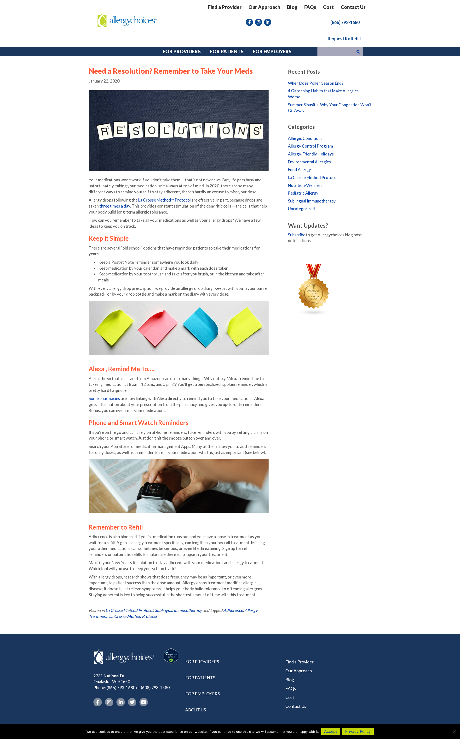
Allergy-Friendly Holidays (311, 153)
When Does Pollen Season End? (315, 83)
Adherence (233, 610)
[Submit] (358, 51)
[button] (345, 22)
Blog (292, 7)
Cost (328, 7)
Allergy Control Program (310, 146)
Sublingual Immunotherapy (178, 610)
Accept (330, 731)
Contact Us (353, 7)
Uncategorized (301, 208)
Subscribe (296, 234)
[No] (454, 731)
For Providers (202, 661)
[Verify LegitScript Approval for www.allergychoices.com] (171, 655)
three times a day (114, 206)
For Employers (202, 693)
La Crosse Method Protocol (129, 610)
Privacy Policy (358, 731)
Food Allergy (299, 169)
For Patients (200, 677)
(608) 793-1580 (155, 687)
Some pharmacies (104, 398)
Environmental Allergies (309, 161)
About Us (195, 709)
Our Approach (264, 7)
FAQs (310, 7)
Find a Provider (225, 7)
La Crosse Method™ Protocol (164, 200)
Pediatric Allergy (303, 193)
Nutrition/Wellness (305, 185)
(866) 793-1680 (121, 687)
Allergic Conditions (305, 138)
